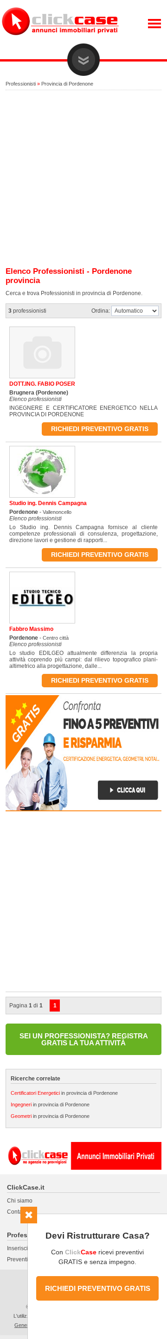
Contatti (16, 1212)
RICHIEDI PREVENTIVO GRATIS (97, 1288)
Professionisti (21, 83)
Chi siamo (19, 1200)
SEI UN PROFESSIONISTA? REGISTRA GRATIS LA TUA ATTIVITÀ (83, 1039)
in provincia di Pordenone (64, 1093)
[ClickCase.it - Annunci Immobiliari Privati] (60, 41)
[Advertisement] (83, 179)
